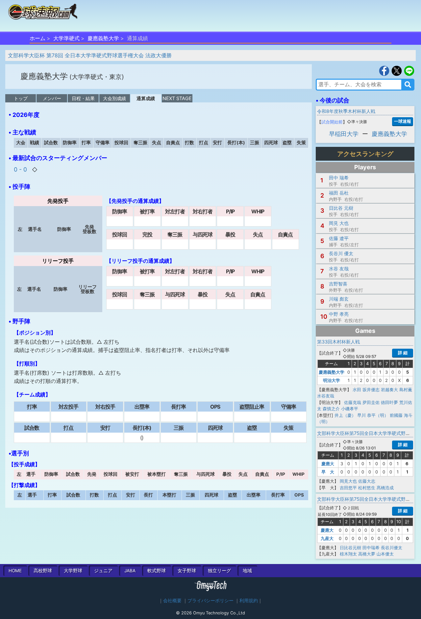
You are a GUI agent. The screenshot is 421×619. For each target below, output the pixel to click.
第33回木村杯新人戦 (338, 341)
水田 (357, 389)
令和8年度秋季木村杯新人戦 (346, 111)
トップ (21, 98)
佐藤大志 (366, 481)
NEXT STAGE (177, 98)
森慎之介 (331, 408)
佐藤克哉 (352, 402)
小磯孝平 (349, 408)
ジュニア (103, 570)
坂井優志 (371, 389)
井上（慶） (345, 415)
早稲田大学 (344, 133)
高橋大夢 (366, 553)
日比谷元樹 (350, 547)
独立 (219, 570)
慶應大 (327, 463)
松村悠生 (366, 487)
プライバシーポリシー (210, 600)
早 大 (327, 471)
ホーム (37, 38)
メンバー (52, 98)
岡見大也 (348, 481)
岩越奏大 (389, 389)
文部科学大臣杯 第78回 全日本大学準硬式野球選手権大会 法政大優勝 (90, 55)
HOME (15, 570)
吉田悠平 (348, 487)
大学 (73, 570)
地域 (247, 570)
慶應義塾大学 (103, 38)
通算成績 (145, 98)
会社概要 (172, 600)
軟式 (156, 570)
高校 (43, 570)
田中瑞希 (371, 547)
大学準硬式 (66, 38)
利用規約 (248, 600)
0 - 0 (21, 169)
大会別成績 (114, 98)
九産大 (327, 538)
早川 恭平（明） (372, 415)
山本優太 (385, 553)
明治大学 (331, 380)
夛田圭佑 (371, 402)
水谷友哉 (325, 395)
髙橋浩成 (385, 487)
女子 (187, 570)
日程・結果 (83, 98)
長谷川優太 (391, 547)
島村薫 (405, 389)
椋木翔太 (348, 553)
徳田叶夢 (389, 402)
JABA (130, 570)
